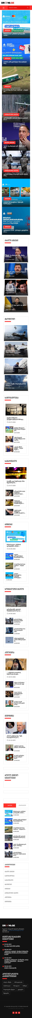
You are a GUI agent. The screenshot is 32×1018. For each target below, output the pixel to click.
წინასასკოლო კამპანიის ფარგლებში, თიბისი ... (14, 545)
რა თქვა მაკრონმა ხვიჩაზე (12, 946)
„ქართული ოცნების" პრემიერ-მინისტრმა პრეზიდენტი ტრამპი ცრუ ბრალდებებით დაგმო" (16, 953)
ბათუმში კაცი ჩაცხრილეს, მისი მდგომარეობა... (16, 481)
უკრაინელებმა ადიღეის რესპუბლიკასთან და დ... (14, 610)
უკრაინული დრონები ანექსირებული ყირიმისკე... (13, 351)
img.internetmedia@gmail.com (16, 930)
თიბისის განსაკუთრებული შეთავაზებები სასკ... (19, 556)
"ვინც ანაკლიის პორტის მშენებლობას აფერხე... (19, 439)
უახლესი (10, 805)
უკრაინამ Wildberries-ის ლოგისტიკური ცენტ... (19, 630)
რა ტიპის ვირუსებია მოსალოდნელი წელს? (19, 757)
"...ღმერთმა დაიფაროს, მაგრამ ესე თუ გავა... (14, 673)
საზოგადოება (9, 876)
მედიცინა (8, 901)
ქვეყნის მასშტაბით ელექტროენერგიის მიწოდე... (15, 418)
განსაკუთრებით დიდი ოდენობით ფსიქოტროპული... (19, 492)
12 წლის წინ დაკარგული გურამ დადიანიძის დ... (15, 289)
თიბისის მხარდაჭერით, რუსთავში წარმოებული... (18, 575)
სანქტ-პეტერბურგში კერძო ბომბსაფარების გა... (20, 640)
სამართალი (9, 880)
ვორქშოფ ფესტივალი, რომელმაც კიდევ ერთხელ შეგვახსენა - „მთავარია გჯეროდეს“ (16, 961)
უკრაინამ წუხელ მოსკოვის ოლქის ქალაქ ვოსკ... (18, 621)
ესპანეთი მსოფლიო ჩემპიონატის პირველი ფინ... (19, 429)
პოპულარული (22, 805)
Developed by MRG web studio (16, 1008)
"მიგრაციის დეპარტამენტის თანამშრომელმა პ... (19, 502)
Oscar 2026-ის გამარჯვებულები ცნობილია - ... (18, 693)
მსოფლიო (8, 884)
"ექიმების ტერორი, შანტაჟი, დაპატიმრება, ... (19, 747)
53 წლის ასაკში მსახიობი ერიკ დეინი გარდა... (19, 703)
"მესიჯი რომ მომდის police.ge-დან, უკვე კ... (19, 684)
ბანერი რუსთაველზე (10, 968)
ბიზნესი (7, 30)
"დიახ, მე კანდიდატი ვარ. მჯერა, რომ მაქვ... (19, 845)
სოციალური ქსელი (11, 114)
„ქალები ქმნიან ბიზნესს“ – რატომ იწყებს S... (18, 448)
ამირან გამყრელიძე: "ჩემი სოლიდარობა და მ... (14, 736)
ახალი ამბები (9, 142)
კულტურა (8, 897)
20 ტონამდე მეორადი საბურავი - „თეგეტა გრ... (19, 565)
